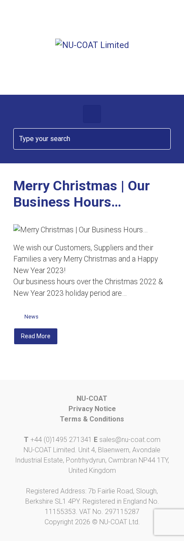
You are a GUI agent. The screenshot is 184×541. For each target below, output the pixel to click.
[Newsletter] (34, 21)
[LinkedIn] (149, 21)
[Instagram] (103, 21)
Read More (35, 336)
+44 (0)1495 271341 (61, 440)
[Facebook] (57, 21)
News (31, 316)
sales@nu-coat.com (129, 440)
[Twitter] (80, 21)
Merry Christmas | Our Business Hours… (81, 193)
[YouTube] (126, 21)
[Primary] (92, 114)
